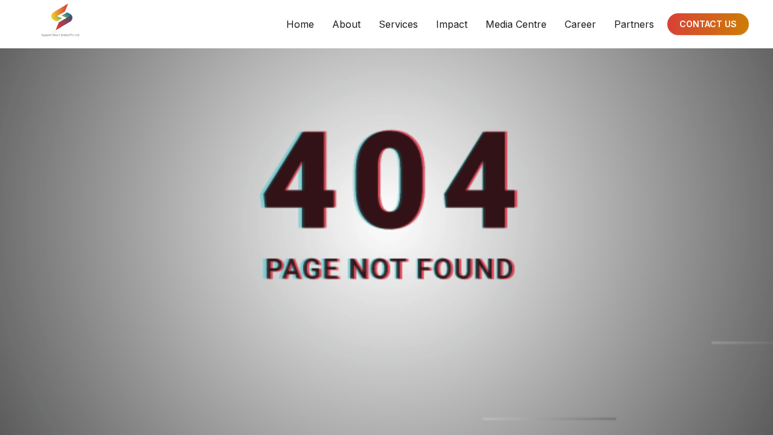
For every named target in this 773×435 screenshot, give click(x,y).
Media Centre (516, 24)
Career (580, 24)
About (346, 24)
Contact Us (708, 24)
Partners (634, 24)
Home (300, 24)
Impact (451, 24)
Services (398, 24)
